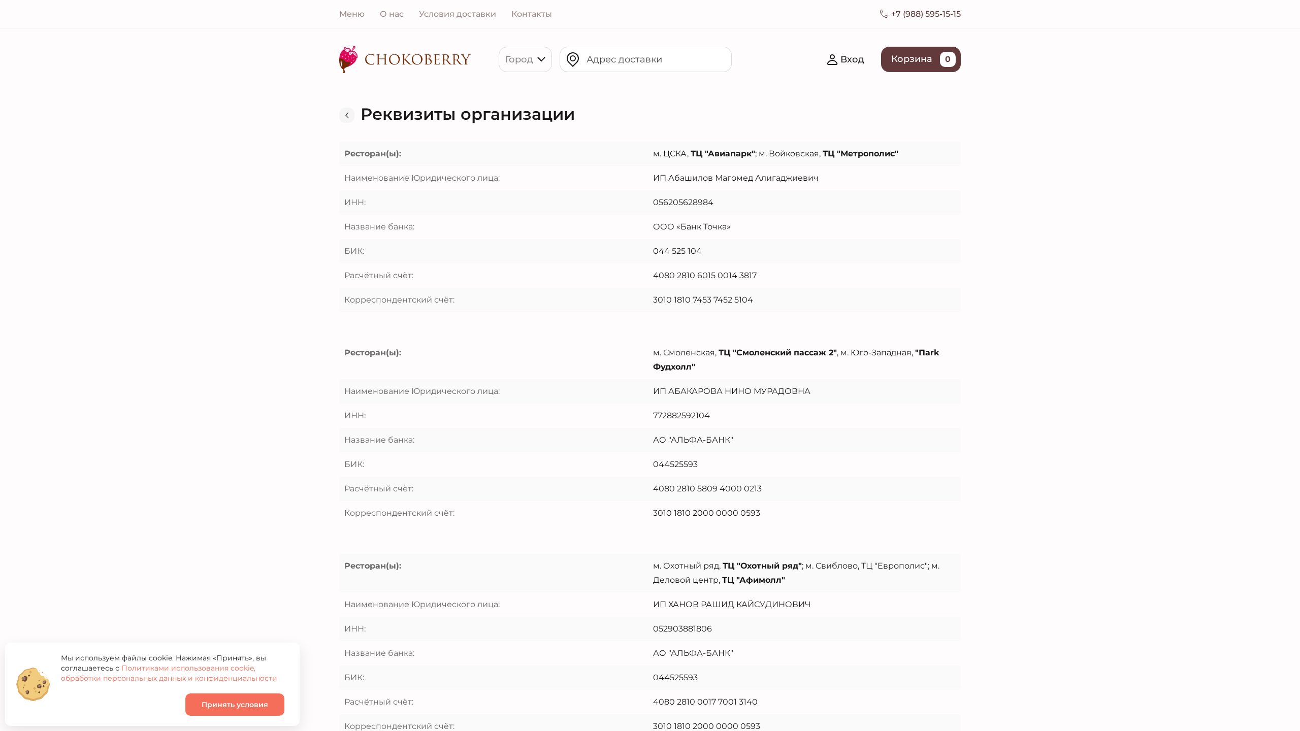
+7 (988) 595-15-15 (926, 14)
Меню (352, 14)
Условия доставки (457, 14)
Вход (852, 59)
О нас (392, 14)
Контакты (531, 14)
